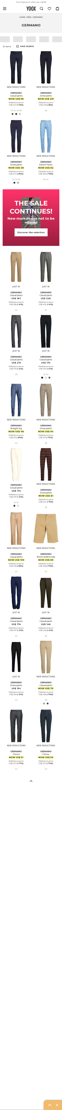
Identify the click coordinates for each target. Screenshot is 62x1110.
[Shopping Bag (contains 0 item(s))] (57, 8)
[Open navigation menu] (4, 8)
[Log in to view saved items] (49, 8)
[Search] (41, 8)
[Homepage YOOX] (31, 8)
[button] (31, 781)
